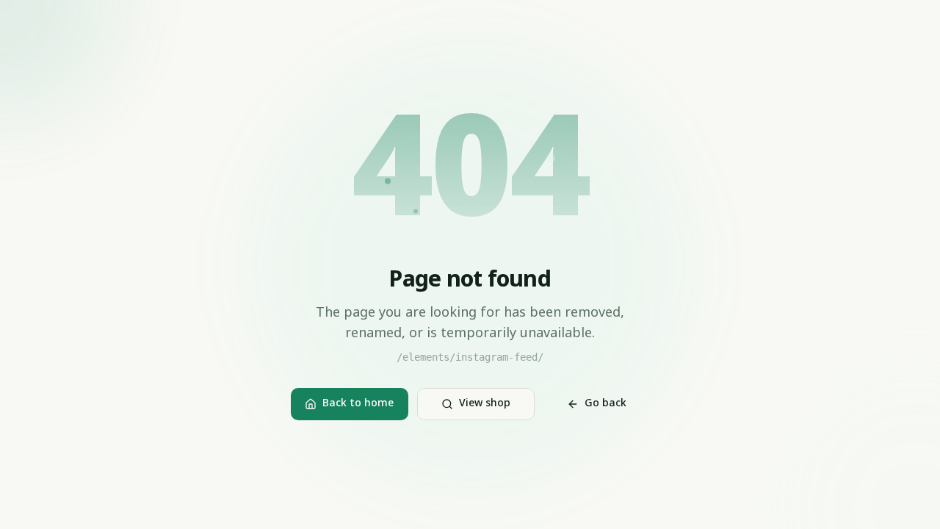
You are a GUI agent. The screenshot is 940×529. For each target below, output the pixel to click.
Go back (605, 404)
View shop (484, 404)
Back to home (358, 404)
